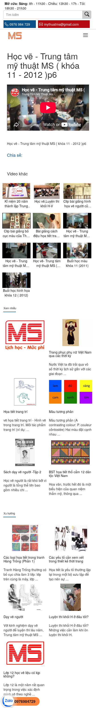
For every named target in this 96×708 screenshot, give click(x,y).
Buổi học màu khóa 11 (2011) (77, 263)
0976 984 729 (20, 24)
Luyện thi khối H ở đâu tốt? (69, 616)
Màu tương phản (61, 411)
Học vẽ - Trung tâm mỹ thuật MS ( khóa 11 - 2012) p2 (77, 233)
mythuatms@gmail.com (61, 24)
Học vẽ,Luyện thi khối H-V (46, 203)
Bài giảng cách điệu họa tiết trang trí (46, 233)
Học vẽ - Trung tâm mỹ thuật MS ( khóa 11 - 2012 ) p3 (16, 263)
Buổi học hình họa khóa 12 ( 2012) (16, 292)
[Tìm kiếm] (86, 14)
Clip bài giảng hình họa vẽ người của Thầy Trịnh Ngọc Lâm (77, 203)
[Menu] (86, 34)
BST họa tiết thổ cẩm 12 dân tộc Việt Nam (70, 474)
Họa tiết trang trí (15, 411)
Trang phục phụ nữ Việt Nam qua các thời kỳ (70, 354)
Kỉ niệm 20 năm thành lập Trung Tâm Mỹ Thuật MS (16, 203)
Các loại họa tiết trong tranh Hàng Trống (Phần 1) (24, 559)
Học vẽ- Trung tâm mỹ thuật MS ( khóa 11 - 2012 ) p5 (47, 263)
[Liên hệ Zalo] (8, 700)
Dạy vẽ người (13, 616)
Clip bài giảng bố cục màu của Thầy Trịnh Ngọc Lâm (16, 233)
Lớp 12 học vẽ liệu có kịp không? (21, 674)
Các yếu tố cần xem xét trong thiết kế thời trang (66, 559)
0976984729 (24, 701)
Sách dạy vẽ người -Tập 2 (22, 472)
